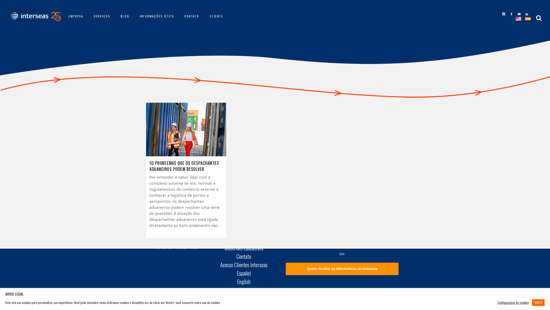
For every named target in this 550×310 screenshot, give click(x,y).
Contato (244, 256)
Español (244, 273)
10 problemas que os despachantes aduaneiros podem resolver (184, 166)
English (244, 281)
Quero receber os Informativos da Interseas (342, 269)
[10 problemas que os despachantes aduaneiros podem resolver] (186, 129)
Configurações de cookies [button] (513, 303)
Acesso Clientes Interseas (243, 264)
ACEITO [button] (538, 302)
